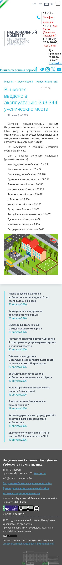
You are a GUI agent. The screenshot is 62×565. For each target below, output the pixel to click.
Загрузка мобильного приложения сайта (27, 483)
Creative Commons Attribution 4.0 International (28, 543)
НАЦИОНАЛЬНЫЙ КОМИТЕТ (22, 34)
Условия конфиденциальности (21, 493)
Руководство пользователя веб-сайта (26, 488)
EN (52, 4)
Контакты (40, 473)
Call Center (50, 45)
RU (46, 4)
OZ (40, 4)
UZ (34, 4)
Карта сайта (26, 478)
